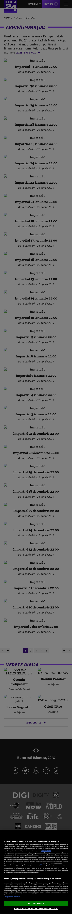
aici (41, 864)
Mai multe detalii (46, 851)
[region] (36, 872)
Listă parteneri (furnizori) (12, 897)
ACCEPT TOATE (36, 903)
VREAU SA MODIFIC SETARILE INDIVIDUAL (36, 908)
